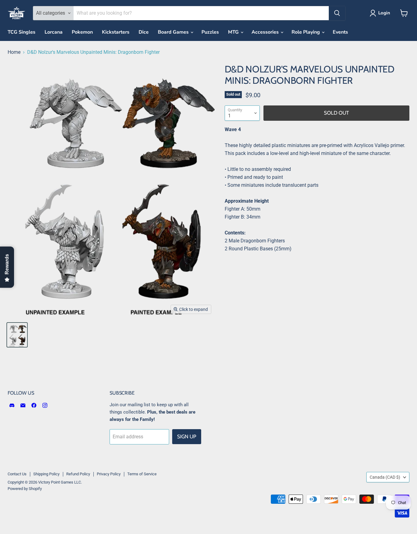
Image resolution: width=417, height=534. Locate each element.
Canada (385, 477)
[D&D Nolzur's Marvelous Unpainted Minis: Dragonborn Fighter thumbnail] (17, 335)
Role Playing (306, 32)
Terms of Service (142, 474)
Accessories (266, 32)
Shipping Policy (46, 474)
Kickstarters (115, 32)
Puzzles (210, 32)
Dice (144, 32)
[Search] (337, 13)
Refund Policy (78, 474)
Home (14, 52)
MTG (234, 32)
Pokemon (82, 32)
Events (340, 32)
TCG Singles (21, 32)
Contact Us (17, 474)
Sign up (186, 436)
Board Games (174, 32)
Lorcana (54, 32)
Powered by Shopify (25, 488)
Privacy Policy (109, 474)
